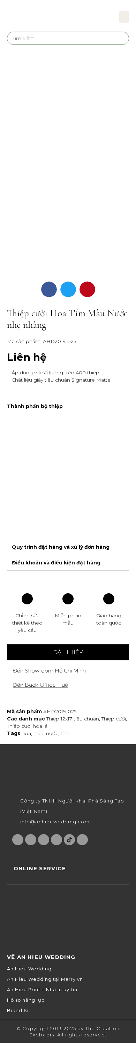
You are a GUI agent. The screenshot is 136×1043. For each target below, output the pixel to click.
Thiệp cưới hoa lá (27, 726)
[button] (124, 17)
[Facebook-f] (17, 839)
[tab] (68, 547)
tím (65, 733)
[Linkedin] (82, 839)
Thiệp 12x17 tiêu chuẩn (72, 719)
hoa (26, 733)
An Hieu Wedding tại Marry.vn (45, 979)
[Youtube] (43, 839)
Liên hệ (26, 357)
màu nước (45, 733)
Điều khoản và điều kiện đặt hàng (56, 563)
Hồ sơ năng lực (26, 1000)
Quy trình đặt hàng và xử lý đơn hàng (60, 547)
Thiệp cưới (113, 719)
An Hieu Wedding (29, 969)
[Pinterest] (56, 839)
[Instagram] (30, 839)
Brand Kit (19, 1010)
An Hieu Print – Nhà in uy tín (42, 989)
